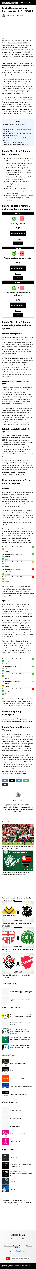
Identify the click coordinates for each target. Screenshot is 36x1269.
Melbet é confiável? (15, 1118)
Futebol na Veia (7, 1200)
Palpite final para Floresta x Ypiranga (15, 144)
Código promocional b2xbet (18, 1063)
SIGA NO (13, 1251)
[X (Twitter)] (12, 780)
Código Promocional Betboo (18, 1079)
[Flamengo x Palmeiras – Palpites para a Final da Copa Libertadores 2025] (18, 834)
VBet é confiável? (15, 1142)
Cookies (29, 1246)
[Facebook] (5, 780)
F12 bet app (13, 1157)
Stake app (13, 1181)
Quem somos (8, 1246)
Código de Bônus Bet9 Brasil (18, 1094)
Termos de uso (18, 1247)
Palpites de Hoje (17, 1200)
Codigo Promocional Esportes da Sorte (21, 1086)
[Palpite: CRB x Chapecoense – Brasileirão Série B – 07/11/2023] (18, 937)
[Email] (5, 784)
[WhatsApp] (26, 780)
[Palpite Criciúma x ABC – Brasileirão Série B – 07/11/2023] (18, 911)
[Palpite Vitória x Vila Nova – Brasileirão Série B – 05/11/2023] (18, 963)
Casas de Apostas (25, 2)
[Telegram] (19, 780)
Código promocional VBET (17, 1134)
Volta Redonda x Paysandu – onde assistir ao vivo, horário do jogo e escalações (20, 1047)
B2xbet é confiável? (15, 1110)
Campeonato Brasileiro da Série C (19, 43)
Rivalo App (13, 1189)
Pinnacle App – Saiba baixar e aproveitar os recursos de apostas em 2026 (21, 1173)
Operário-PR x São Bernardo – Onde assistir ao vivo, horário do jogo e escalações (20, 1031)
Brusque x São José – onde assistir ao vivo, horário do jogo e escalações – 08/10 (21, 1039)
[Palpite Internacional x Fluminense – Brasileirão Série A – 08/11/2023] (18, 886)
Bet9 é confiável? (15, 1126)
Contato (15, 1246)
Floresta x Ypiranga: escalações (13, 142)
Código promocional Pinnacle (18, 1071)
